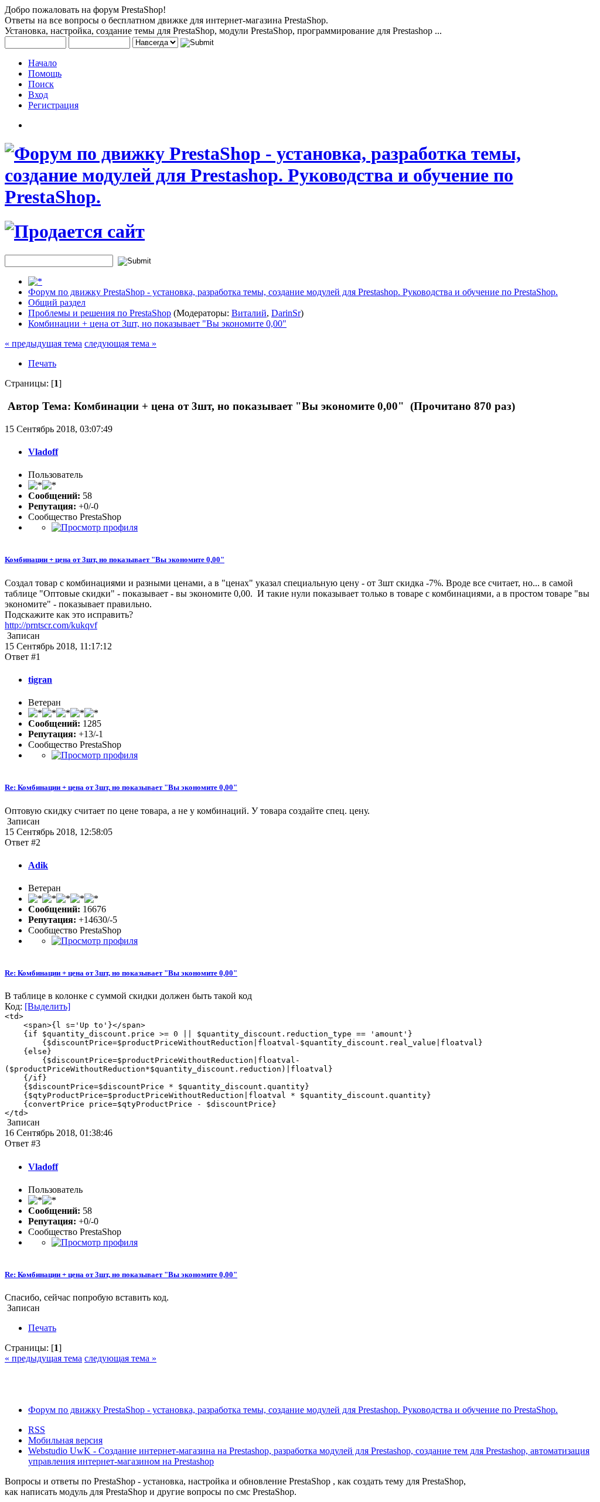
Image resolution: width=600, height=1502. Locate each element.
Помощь (45, 73)
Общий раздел (57, 302)
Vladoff (43, 452)
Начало (42, 63)
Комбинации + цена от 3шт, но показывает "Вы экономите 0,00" (157, 324)
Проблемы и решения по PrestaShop (99, 313)
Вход (38, 95)
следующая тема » (120, 343)
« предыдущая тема (43, 343)
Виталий (249, 313)
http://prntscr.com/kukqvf (51, 625)
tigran (40, 680)
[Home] (35, 281)
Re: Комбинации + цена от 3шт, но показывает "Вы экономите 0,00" (121, 787)
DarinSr (286, 313)
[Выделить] (47, 1006)
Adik (38, 865)
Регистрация (53, 105)
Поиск (41, 84)
